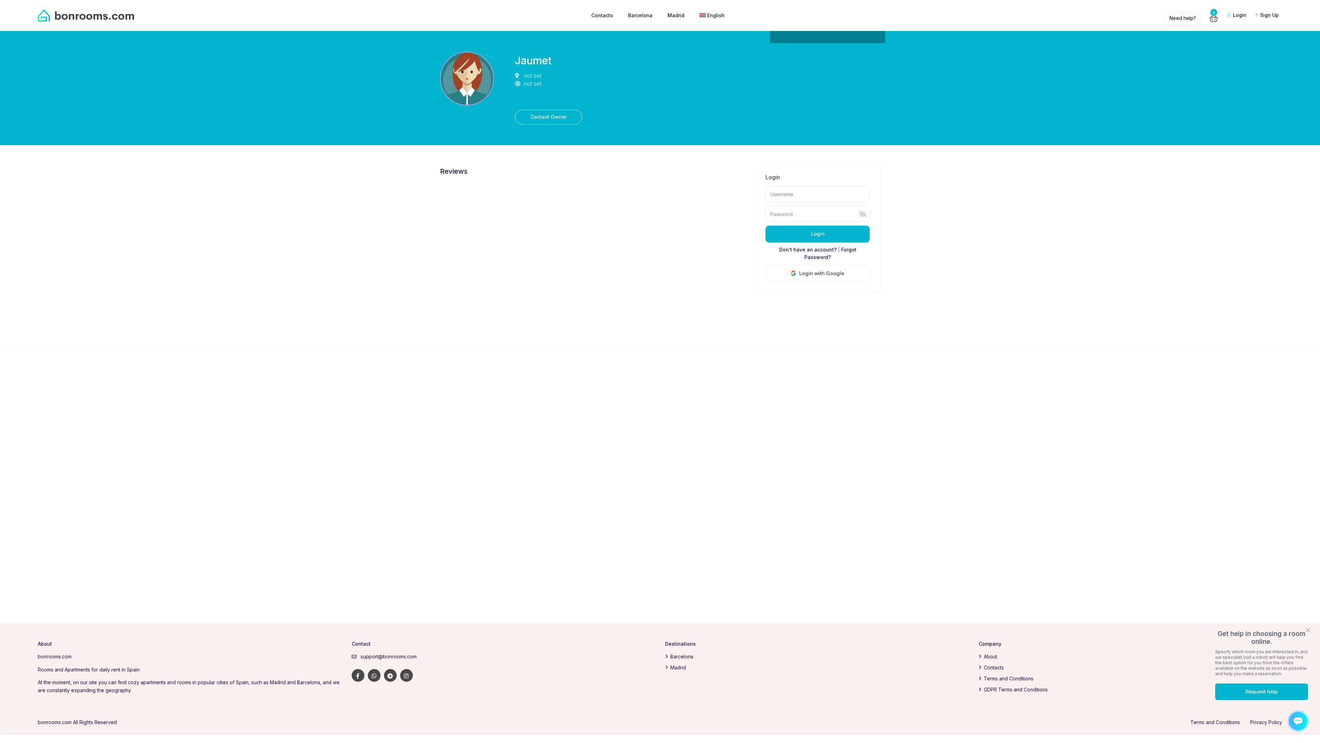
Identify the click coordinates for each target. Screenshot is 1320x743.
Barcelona (640, 15)
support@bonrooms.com (389, 656)
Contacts (602, 15)
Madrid (676, 15)
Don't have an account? (808, 249)
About (990, 656)
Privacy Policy (1266, 722)
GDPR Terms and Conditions (1016, 689)
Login (818, 233)
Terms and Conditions (1008, 678)
